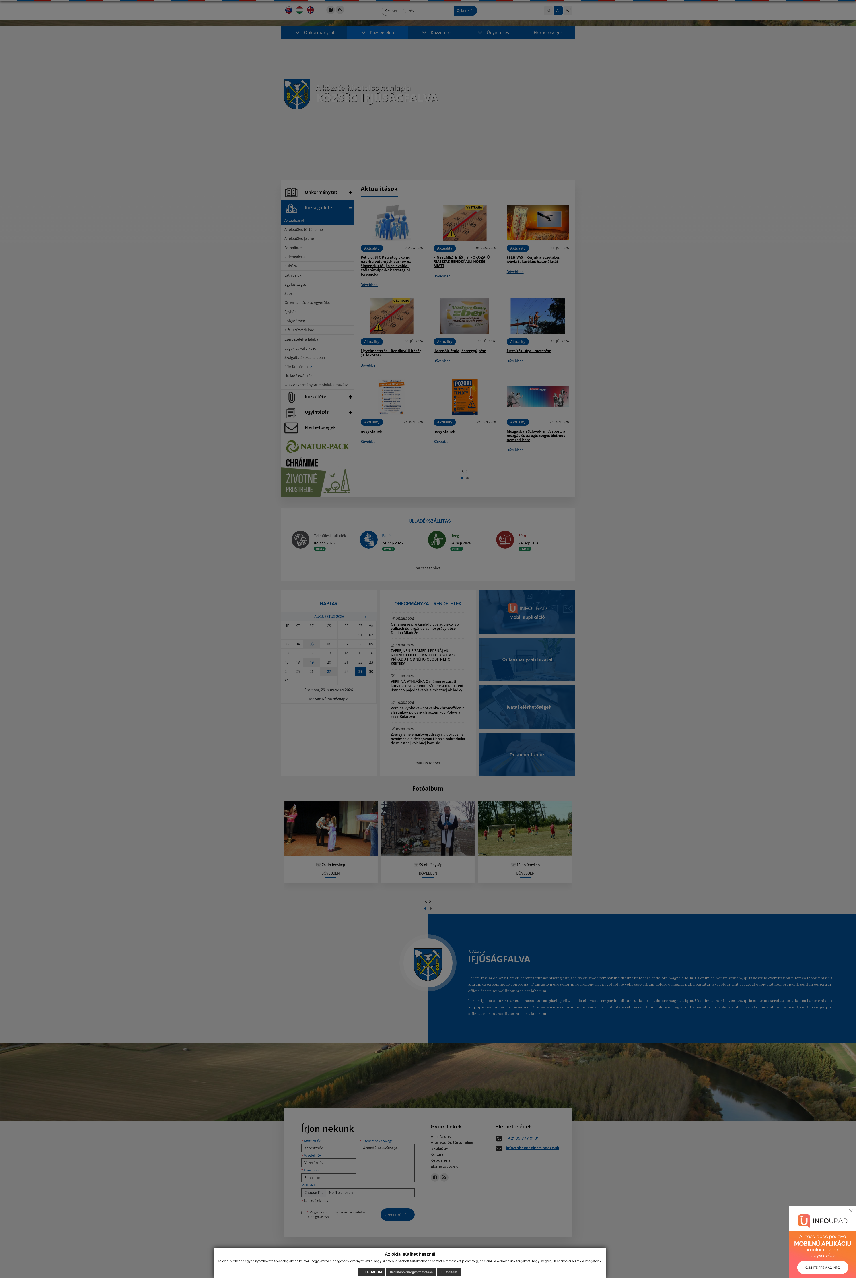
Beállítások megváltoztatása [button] (411, 1272)
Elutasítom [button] (449, 1272)
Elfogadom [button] (372, 1272)
